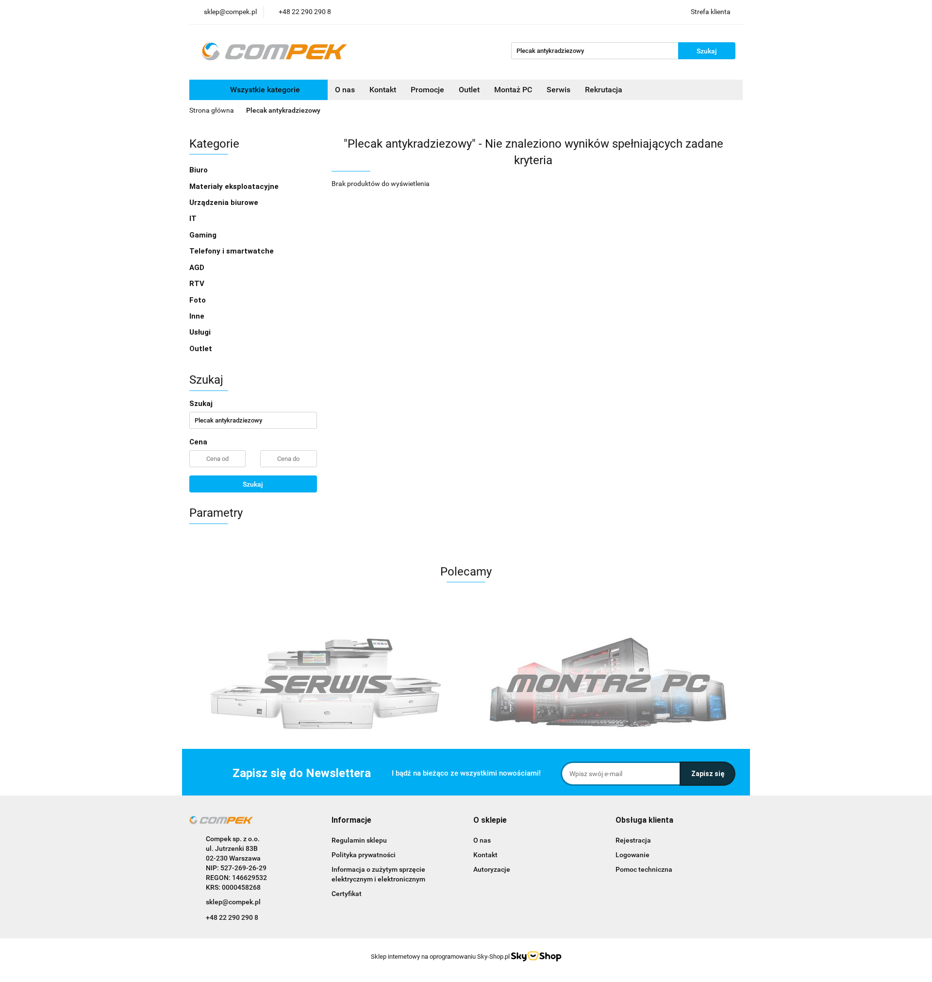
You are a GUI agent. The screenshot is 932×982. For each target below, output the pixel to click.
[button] (351, 820)
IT (194, 218)
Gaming (203, 235)
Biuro (199, 170)
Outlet (469, 89)
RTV (197, 283)
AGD (197, 267)
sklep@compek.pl (233, 902)
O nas (345, 89)
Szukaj (253, 484)
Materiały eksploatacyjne (235, 186)
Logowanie (632, 855)
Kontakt (382, 89)
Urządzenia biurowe (224, 202)
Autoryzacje (491, 869)
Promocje (427, 89)
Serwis (558, 89)
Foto (198, 300)
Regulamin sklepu (359, 840)
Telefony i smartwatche (232, 251)
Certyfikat (347, 893)
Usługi (201, 332)
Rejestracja (633, 840)
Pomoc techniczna (644, 869)
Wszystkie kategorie (264, 89)
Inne (197, 316)
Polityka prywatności (364, 855)
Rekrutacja (603, 89)
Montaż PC (513, 89)
